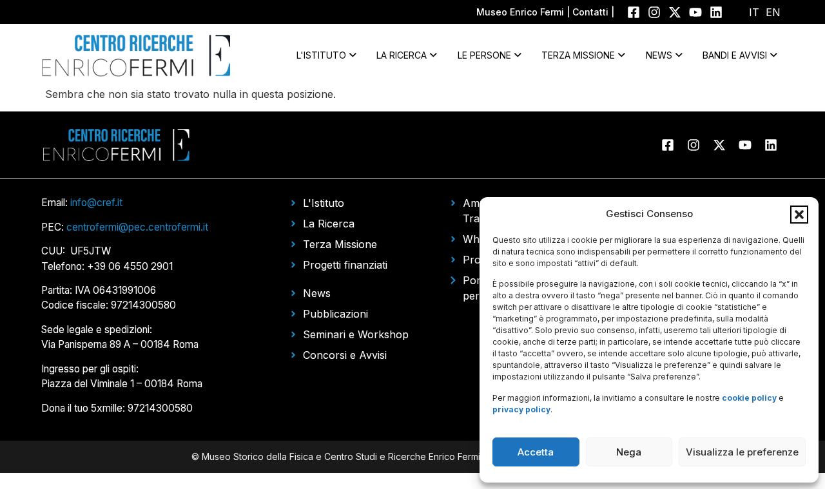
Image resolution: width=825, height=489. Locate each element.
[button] (799, 214)
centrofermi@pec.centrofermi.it (137, 227)
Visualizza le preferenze (742, 452)
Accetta (536, 452)
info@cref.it (96, 203)
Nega (628, 452)
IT (754, 12)
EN (773, 12)
